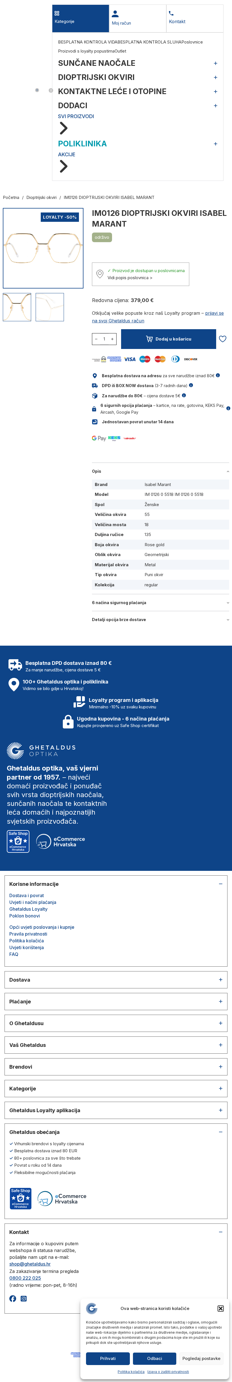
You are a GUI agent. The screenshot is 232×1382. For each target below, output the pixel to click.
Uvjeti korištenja (26, 947)
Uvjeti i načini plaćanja (32, 902)
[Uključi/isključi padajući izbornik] (11, 92)
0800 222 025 (25, 1278)
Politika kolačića (131, 1372)
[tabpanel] (138, 106)
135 (148, 534)
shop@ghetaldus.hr (30, 1264)
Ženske (152, 504)
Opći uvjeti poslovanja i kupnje (41, 927)
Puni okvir (154, 574)
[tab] (80, 18)
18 (147, 524)
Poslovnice (192, 42)
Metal (150, 564)
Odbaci (154, 1358)
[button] (221, 1308)
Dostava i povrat (26, 895)
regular (151, 584)
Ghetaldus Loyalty (28, 909)
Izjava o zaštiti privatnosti (168, 1372)
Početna (11, 197)
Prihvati (108, 1358)
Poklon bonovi (24, 916)
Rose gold (154, 544)
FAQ (13, 954)
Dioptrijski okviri (41, 197)
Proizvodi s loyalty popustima (86, 51)
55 (147, 514)
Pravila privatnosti (28, 934)
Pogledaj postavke (201, 1358)
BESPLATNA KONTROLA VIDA (87, 42)
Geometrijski (157, 554)
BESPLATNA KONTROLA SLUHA (149, 42)
